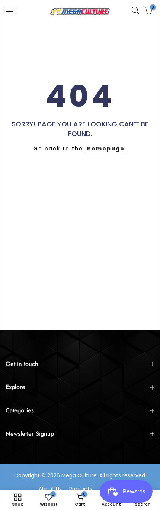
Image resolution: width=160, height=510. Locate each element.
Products (80, 489)
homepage (106, 148)
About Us (50, 489)
